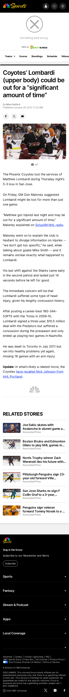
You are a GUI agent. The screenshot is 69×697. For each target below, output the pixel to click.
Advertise (7, 656)
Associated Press (32, 432)
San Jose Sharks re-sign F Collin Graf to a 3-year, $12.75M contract (41, 492)
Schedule (52, 56)
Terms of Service (51, 662)
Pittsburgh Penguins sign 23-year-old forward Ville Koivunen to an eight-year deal (44, 476)
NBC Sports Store (12, 659)
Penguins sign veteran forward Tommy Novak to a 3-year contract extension (44, 509)
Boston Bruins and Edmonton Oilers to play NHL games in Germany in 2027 (44, 443)
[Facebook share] (6, 116)
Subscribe (10, 563)
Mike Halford (13, 104)
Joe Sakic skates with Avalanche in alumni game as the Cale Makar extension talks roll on (43, 427)
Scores (23, 56)
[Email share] (22, 116)
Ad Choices (42, 659)
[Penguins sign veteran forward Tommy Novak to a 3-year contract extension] (12, 510)
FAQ (47, 656)
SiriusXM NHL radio (49, 225)
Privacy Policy (57, 659)
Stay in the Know (12, 549)
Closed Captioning (34, 656)
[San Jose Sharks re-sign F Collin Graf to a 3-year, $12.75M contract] (12, 494)
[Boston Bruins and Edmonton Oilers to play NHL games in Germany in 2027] (12, 444)
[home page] (15, 6)
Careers (18, 656)
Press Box (28, 659)
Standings (37, 56)
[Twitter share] (14, 116)
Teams (8, 56)
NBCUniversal (23, 667)
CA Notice (35, 662)
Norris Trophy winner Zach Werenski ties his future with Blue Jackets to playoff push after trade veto (43, 460)
